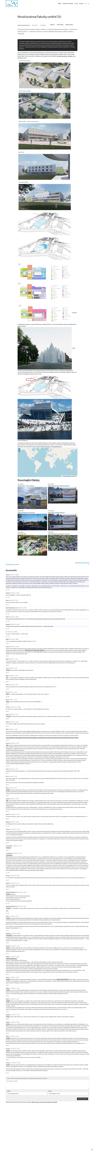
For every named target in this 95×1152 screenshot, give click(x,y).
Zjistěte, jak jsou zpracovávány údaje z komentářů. (44, 1102)
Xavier (8, 670)
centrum (52, 24)
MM (7, 745)
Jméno (9, 1091)
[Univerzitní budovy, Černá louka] (32, 522)
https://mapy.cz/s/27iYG (63, 979)
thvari (7, 948)
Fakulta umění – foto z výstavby (26, 486)
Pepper (8, 979)
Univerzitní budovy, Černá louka (26, 512)
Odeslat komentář (82, 1098)
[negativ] (8, 597)
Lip (7, 677)
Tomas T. (8, 716)
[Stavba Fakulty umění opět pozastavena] (62, 495)
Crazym (8, 918)
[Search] (86, 3)
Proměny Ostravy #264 (12, 564)
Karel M (8, 894)
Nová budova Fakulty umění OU (56, 512)
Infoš (7, 694)
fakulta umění (69, 24)
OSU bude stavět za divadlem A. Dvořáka (59, 534)
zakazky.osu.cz (58, 446)
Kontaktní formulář (68, 3)
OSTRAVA (43, 25)
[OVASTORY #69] (32, 545)
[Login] (88, 3)
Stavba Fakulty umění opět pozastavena (58, 486)
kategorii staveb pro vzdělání (64, 56)
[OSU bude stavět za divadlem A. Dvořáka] (62, 543)
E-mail (50, 1091)
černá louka (60, 24)
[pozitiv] (6, 597)
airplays (8, 1038)
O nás (76, 3)
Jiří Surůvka (9, 855)
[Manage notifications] (92, 1149)
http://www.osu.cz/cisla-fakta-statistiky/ (34, 650)
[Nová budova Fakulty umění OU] (62, 522)
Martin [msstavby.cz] (24, 25)
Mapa (59, 3)
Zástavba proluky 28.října (82, 562)
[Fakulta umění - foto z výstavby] (32, 498)
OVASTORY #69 (22, 534)
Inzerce (81, 3)
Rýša (7, 701)
